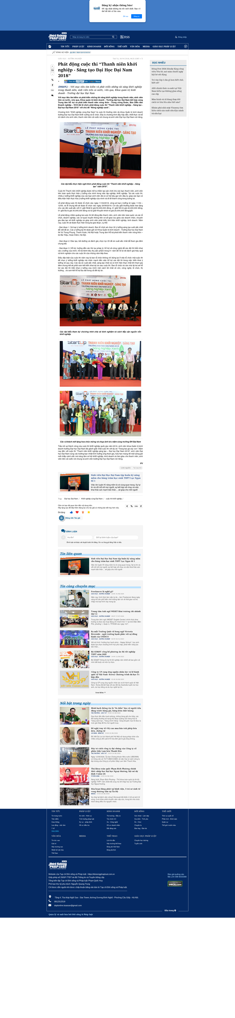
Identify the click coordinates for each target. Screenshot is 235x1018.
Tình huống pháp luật (86, 819)
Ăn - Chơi (137, 822)
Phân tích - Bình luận (169, 819)
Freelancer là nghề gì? (102, 591)
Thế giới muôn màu (169, 825)
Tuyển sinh (138, 843)
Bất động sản (111, 828)
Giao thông (55, 822)
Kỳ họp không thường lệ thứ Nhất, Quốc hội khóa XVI (163, 52)
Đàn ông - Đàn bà (140, 828)
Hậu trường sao (57, 847)
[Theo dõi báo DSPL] (83, 81)
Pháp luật (78, 46)
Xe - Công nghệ (112, 822)
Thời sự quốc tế (167, 816)
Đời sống (109, 46)
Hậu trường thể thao (114, 843)
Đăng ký (137, 16)
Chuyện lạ (137, 825)
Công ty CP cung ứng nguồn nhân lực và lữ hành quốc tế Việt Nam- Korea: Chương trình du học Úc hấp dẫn (115, 674)
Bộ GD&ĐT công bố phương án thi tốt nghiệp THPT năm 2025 (113, 653)
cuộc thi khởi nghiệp (114, 498)
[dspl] (49, 46)
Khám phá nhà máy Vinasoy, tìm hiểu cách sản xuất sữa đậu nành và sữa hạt (168, 110)
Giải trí (54, 843)
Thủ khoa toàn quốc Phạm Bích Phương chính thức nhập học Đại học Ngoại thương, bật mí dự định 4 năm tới (114, 771)
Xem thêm (99, 692)
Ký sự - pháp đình (85, 822)
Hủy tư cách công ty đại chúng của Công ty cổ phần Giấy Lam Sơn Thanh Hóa (113, 749)
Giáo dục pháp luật (164, 46)
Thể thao (55, 853)
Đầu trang (169, 910)
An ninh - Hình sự (85, 816)
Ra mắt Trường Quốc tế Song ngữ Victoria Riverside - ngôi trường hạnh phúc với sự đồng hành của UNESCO (114, 634)
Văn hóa (135, 46)
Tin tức (65, 46)
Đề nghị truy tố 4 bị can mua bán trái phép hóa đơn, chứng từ (114, 729)
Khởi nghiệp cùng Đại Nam (92, 498)
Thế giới (122, 46)
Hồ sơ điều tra (84, 825)
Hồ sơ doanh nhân (113, 825)
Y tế (53, 828)
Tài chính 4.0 (111, 819)
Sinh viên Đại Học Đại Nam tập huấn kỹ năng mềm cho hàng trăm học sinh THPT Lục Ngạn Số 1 (116, 478)
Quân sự (165, 822)
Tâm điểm (55, 819)
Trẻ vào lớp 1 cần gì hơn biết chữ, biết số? (168, 81)
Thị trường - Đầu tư (114, 816)
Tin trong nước (57, 816)
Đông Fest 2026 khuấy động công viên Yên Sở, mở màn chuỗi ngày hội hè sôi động (168, 72)
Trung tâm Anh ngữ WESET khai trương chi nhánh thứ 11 (116, 612)
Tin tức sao (56, 840)
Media (146, 46)
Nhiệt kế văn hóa (58, 850)
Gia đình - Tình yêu (141, 819)
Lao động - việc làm (58, 825)
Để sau (125, 16)
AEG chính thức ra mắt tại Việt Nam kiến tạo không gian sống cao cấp (167, 91)
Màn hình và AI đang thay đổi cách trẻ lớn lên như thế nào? (166, 101)
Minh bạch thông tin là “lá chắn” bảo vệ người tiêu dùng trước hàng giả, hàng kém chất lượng (116, 709)
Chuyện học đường (141, 840)
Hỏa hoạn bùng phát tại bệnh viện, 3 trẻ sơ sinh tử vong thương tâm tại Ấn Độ (115, 790)
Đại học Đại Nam (71, 498)
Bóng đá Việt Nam (113, 847)
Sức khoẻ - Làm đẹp (141, 816)
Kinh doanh (94, 46)
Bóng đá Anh (111, 850)
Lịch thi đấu (111, 840)
